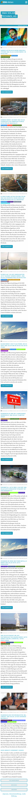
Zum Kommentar (7, 92)
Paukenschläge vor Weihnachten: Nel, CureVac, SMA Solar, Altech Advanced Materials (13, 716)
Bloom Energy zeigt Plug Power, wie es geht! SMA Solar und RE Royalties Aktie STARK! (14, 345)
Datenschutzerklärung (15, 794)
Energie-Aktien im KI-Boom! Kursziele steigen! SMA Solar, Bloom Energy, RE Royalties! (13, 52)
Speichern (14, 785)
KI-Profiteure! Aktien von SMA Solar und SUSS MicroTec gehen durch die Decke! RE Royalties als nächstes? (13, 198)
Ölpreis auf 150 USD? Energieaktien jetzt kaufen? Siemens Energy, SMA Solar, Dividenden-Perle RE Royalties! (13, 276)
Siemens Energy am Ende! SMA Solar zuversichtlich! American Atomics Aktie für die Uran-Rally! (13, 121)
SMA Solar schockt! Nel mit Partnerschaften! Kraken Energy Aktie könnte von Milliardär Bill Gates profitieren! (14, 638)
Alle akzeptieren (14, 780)
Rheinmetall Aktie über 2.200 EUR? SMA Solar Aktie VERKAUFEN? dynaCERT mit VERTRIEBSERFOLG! (14, 489)
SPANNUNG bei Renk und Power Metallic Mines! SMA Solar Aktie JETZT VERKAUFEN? (14, 562)
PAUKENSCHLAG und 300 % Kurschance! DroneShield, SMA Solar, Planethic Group (13, 415)
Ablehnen (14, 789)
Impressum (5, 794)
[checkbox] (1, 776)
